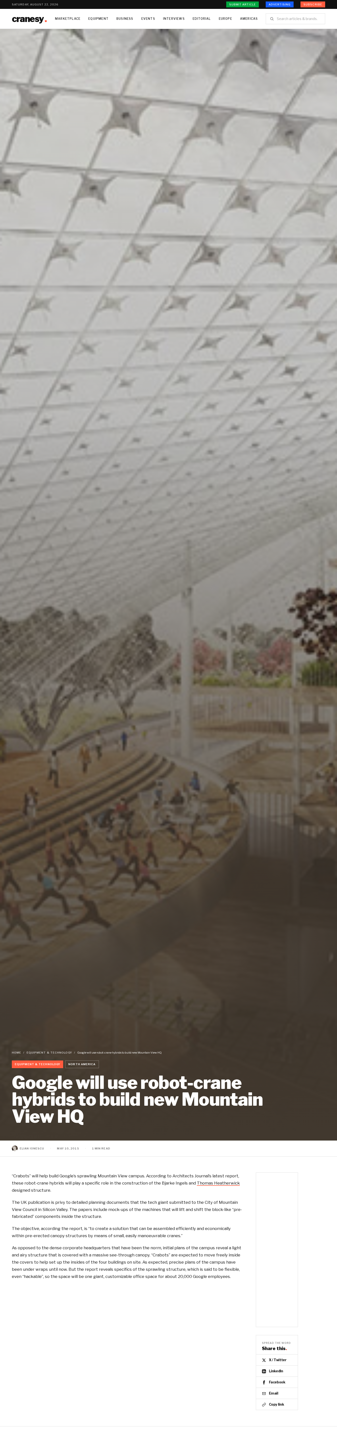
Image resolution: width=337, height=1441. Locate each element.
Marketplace (67, 19)
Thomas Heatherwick (218, 1183)
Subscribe (312, 4)
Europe (225, 19)
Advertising (280, 4)
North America (81, 1064)
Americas (249, 19)
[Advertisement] (168, 66)
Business (124, 19)
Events (148, 19)
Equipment (98, 19)
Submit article (242, 4)
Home (16, 1052)
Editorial (202, 19)
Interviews (174, 19)
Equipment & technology (49, 1052)
